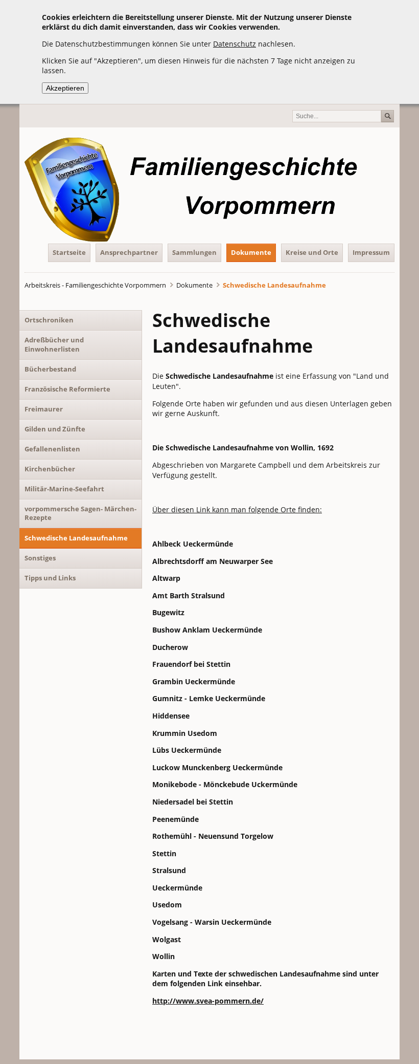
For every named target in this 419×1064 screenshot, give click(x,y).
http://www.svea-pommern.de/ (208, 1001)
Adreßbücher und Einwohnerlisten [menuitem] (54, 344)
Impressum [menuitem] (371, 252)
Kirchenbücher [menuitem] (50, 468)
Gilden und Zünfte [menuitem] (55, 428)
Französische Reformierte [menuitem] (67, 389)
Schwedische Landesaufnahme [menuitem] (76, 537)
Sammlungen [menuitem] (194, 252)
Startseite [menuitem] (69, 252)
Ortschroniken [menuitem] (49, 319)
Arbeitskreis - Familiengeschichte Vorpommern (95, 285)
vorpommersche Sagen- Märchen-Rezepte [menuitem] (80, 513)
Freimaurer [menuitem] (44, 409)
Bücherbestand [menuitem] (50, 369)
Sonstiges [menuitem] (40, 557)
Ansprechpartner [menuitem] (129, 252)
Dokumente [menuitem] (251, 252)
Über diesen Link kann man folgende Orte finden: (237, 509)
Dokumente (194, 285)
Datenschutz (234, 44)
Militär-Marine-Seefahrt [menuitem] (64, 488)
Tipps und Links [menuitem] (50, 577)
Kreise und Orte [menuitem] (312, 252)
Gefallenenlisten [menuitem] (52, 448)
